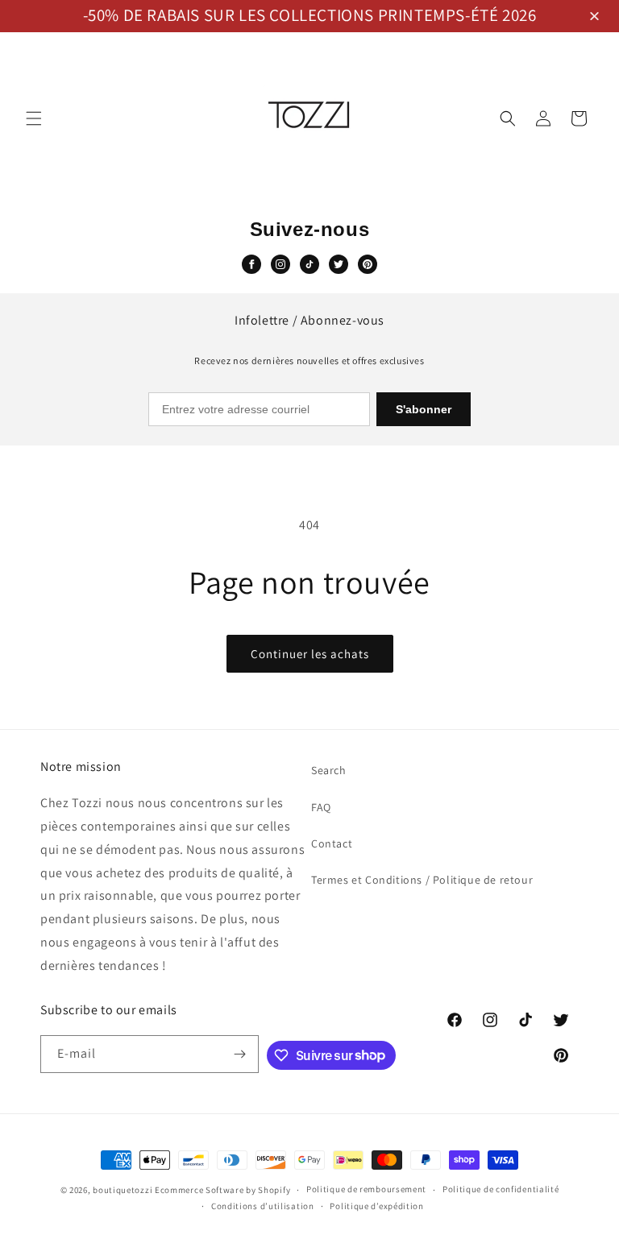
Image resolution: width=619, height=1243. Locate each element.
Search (329, 770)
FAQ (321, 807)
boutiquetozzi (122, 1189)
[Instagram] (280, 264)
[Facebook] (251, 264)
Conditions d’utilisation (262, 1206)
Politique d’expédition (376, 1206)
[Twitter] (338, 264)
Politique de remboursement (366, 1189)
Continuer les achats (310, 653)
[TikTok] (309, 264)
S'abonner (423, 409)
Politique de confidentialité (500, 1189)
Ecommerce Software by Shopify (222, 1189)
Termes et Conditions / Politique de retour (422, 879)
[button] (597, 17)
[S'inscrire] (240, 1054)
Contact (331, 843)
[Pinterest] (367, 264)
